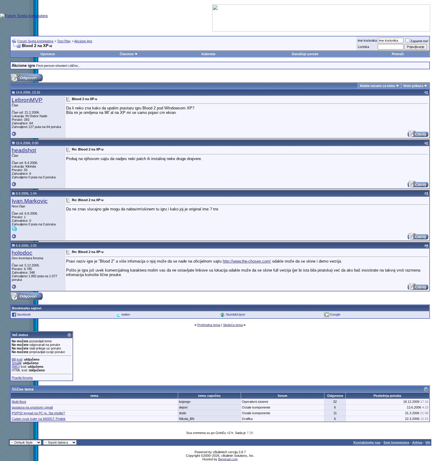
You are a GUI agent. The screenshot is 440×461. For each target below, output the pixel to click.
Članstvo (127, 54)
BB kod (17, 359)
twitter (126, 314)
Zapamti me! (419, 41)
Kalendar (208, 54)
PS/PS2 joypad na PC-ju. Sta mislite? (38, 413)
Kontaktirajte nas (366, 442)
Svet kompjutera (396, 442)
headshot (24, 150)
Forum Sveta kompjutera (35, 41)
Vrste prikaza (413, 86)
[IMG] (16, 366)
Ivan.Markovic (30, 201)
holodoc (22, 253)
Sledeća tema (233, 325)
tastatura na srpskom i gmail (32, 407)
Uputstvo (47, 54)
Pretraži (398, 54)
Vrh (427, 442)
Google (335, 314)
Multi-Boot (19, 401)
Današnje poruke (305, 54)
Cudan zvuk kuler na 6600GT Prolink (39, 419)
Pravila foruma (22, 377)
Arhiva (417, 442)
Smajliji (16, 363)
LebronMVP (27, 100)
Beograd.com (228, 459)
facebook (24, 314)
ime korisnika (367, 40)
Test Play (64, 41)
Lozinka (363, 47)
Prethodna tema (208, 325)
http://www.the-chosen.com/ (247, 261)
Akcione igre (83, 41)
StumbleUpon (235, 314)
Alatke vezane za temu (377, 86)
